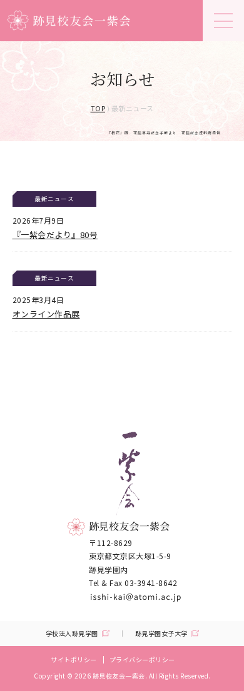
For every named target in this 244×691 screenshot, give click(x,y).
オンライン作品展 (46, 314)
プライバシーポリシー (142, 659)
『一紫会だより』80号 (55, 235)
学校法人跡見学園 (72, 633)
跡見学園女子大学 (161, 633)
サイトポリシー (74, 659)
